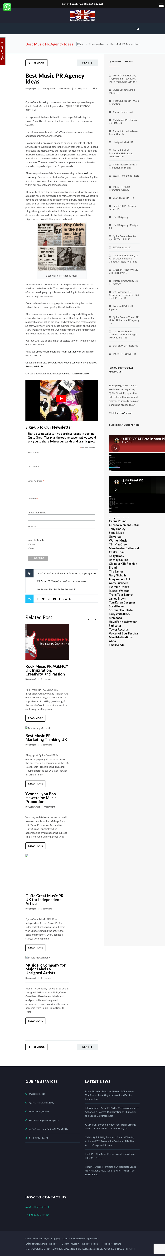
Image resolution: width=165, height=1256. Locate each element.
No (32, 548)
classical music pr (45, 573)
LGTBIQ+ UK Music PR (125, 345)
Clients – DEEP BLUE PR (75, 373)
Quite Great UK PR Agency (41, 1102)
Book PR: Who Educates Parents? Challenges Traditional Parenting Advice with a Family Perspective (110, 1095)
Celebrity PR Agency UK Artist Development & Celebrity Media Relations (124, 258)
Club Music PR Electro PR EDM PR (123, 121)
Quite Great (34, 806)
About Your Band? (37, 512)
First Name (33, 452)
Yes (33, 544)
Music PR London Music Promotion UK (124, 133)
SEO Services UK (122, 247)
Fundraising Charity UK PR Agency (123, 282)
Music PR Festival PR (124, 353)
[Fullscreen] (110, 470)
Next (85, 62)
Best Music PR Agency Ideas (54, 78)
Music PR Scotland (123, 111)
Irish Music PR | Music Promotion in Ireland (123, 166)
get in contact (68, 351)
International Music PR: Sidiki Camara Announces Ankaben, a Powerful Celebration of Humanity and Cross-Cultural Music (112, 1111)
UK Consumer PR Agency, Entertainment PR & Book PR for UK (124, 294)
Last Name (33, 466)
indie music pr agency (79, 573)
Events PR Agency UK (39, 1111)
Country (33, 498)
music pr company (71, 581)
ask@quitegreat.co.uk (37, 1206)
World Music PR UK (123, 197)
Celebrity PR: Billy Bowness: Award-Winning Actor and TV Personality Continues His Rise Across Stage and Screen (109, 1141)
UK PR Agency (120, 217)
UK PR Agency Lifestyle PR (123, 227)
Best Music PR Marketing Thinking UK (46, 737)
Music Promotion (37, 1093)
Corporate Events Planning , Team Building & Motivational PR (123, 334)
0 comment (64, 88)
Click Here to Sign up (120, 412)
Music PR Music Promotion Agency (119, 188)
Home (80, 44)
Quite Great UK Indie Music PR (122, 91)
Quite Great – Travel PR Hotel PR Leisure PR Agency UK (124, 320)
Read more (35, 718)
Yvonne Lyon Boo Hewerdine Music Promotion (40, 797)
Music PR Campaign (51, 581)
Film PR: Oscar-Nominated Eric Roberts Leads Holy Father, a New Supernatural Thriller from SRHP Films (110, 1170)
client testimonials (46, 351)
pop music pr (55, 588)
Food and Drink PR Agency (121, 308)
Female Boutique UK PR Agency (44, 1120)
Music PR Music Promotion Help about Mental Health (121, 153)
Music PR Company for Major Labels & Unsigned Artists (45, 969)
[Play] (110, 455)
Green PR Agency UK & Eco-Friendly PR (123, 271)
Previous (38, 62)
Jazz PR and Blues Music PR (124, 177)
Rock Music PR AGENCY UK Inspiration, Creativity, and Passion (46, 670)
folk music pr (61, 573)
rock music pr (69, 588)
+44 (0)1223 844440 (37, 1214)
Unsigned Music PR (123, 142)
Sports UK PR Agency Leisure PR (122, 207)
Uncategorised (96, 44)
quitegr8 (32, 88)
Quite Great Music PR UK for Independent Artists (44, 899)
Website (32, 526)
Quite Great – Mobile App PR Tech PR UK (122, 238)
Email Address (36, 480)
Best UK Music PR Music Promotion (124, 102)
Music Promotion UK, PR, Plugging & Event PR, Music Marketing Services (123, 78)
